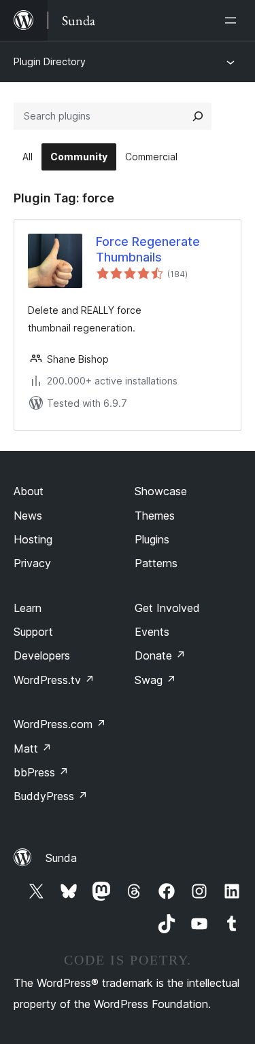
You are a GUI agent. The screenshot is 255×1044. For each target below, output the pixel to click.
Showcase (161, 491)
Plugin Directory (50, 61)
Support (33, 631)
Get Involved (167, 608)
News (28, 515)
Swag (155, 680)
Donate (160, 655)
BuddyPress (51, 796)
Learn (27, 608)
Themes (155, 515)
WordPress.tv (54, 680)
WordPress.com (60, 724)
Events (152, 631)
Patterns (156, 563)
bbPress (41, 772)
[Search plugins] (197, 116)
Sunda (61, 858)
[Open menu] (233, 20)
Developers (42, 655)
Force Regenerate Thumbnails (148, 249)
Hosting (33, 539)
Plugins (152, 539)
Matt (33, 748)
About (29, 491)
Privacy (32, 563)
